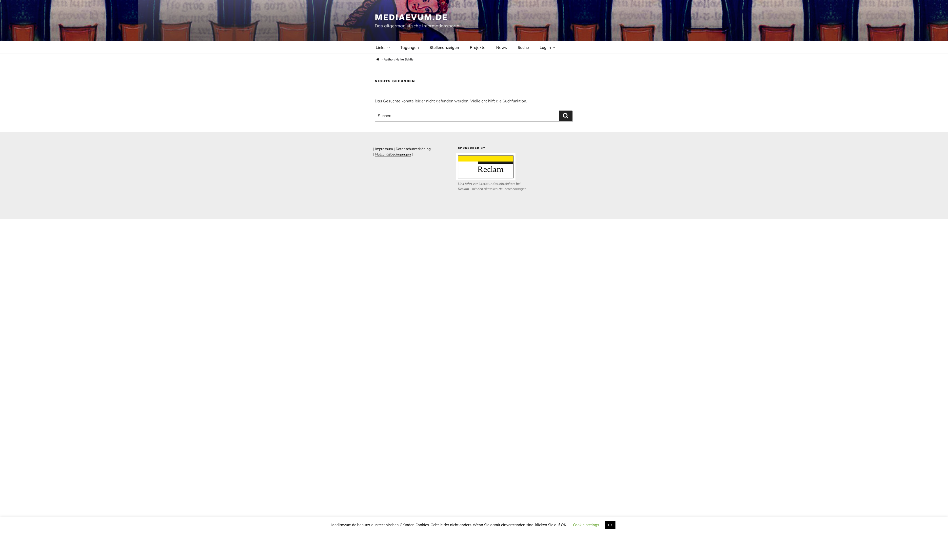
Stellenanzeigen (444, 47)
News (501, 47)
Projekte (477, 47)
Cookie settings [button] (586, 524)
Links (380, 47)
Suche (523, 47)
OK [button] (610, 525)
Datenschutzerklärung (413, 149)
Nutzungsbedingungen (393, 154)
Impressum (384, 149)
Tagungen (409, 47)
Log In (545, 47)
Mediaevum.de (411, 17)
